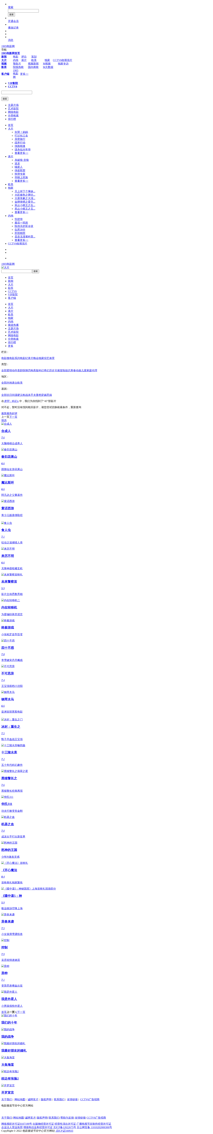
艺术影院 (13, 108)
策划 (34, 56)
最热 (9, 413)
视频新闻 (33, 63)
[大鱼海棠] (8, 1057)
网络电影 (13, 112)
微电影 (11, 358)
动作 (14, 370)
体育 (52, 358)
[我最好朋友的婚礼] (13, 1043)
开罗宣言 (7, 1092)
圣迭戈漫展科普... (25, 236)
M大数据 (48, 67)
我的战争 (7, 1036)
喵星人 (19, 167)
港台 (14, 382)
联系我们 (59, 1099)
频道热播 (13, 325)
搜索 (10, 7)
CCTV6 (12, 291)
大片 (10, 128)
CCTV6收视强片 (62, 60)
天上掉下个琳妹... (25, 191)
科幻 (41, 370)
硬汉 (20, 395)
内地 (15, 60)
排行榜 (12, 119)
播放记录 (13, 27)
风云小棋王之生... (25, 205)
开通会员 (13, 21)
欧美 (34, 60)
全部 (4, 370)
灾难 (57, 370)
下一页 (13, 416)
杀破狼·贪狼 (22, 160)
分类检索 (13, 115)
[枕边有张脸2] (10, 1071)
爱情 (9, 370)
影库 (10, 288)
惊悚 (25, 370)
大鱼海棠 (7, 1064)
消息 (10, 40)
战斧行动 (20, 142)
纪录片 (29, 358)
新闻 (10, 281)
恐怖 (30, 370)
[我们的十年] (9, 1015)
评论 (24, 56)
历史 (52, 370)
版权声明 (46, 1099)
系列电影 (20, 358)
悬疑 (36, 370)
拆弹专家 (20, 173)
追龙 (17, 163)
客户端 (12, 298)
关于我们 (6, 1099)
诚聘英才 (33, 1099)
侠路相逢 (20, 146)
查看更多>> (21, 153)
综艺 (46, 358)
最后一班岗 (21, 222)
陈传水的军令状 (24, 226)
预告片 (17, 63)
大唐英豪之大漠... (25, 198)
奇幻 (46, 370)
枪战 (25, 395)
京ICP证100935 (64, 1130)
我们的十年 (9, 1022)
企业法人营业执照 (12, 1127)
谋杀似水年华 (23, 149)
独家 (47, 60)
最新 (4, 413)
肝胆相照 (20, 233)
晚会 (36, 358)
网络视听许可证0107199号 (16, 1123)
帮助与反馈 (67, 1117)
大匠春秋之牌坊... (25, 194)
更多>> (24, 73)
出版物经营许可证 (43, 1123)
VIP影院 (13, 294)
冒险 (62, 370)
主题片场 (13, 105)
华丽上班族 (21, 177)
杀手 (30, 395)
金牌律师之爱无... (25, 201)
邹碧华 (19, 219)
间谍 (14, 395)
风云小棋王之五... (25, 208)
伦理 (94, 370)
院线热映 (18, 67)
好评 (14, 413)
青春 (73, 370)
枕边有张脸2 (10, 1078)
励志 (68, 370)
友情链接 (72, 1099)
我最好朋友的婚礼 (14, 1050)
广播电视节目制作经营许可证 (94, 1123)
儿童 (84, 370)
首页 (10, 125)
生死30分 (20, 229)
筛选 (4, 420)
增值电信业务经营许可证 (38, 1127)
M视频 (47, 63)
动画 (78, 370)
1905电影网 (8, 46)
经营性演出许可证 (65, 1123)
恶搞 (49, 395)
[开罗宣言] (8, 1085)
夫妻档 (37, 395)
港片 (24, 60)
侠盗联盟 (20, 170)
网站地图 (19, 1099)
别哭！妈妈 (21, 132)
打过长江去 (21, 135)
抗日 (9, 395)
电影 (15, 56)
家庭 (89, 370)
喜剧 (20, 370)
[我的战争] (8, 1029)
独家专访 (63, 63)
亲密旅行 (20, 139)
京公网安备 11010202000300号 (94, 1127)
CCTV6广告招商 (90, 1099)
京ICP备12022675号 (64, 1127)
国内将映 (33, 67)
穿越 (44, 395)
